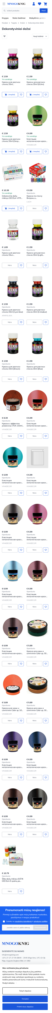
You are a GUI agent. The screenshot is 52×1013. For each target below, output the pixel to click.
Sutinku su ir (26, 921)
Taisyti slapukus (25, 991)
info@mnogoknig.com (10, 955)
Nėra (34, 208)
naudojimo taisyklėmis (23, 921)
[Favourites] (39, 4)
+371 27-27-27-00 (9, 958)
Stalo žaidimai (18, 18)
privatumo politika (40, 921)
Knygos (5, 18)
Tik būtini (25, 999)
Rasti (44, 10)
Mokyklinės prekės (37, 18)
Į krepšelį (11, 94)
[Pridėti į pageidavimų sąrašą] (21, 94)
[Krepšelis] (45, 4)
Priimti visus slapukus (25, 1007)
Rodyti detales (8, 983)
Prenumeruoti (40, 927)
